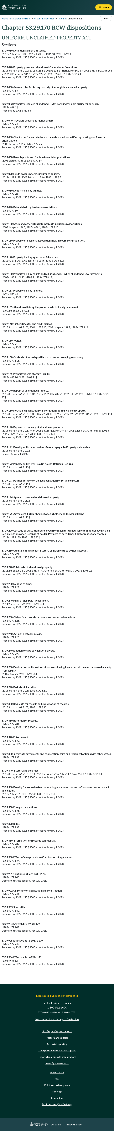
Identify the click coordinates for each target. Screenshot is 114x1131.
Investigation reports (57, 1063)
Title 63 (61, 18)
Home (5, 18)
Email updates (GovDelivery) (57, 1104)
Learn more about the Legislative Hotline (57, 1019)
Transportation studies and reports (57, 1050)
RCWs (36, 18)
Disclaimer (56, 1124)
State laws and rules (21, 18)
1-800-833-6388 (68, 1012)
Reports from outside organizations (57, 1056)
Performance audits (57, 1037)
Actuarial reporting (57, 1044)
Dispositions (49, 18)
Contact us (57, 1097)
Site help (57, 1091)
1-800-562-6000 (57, 1007)
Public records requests (57, 1085)
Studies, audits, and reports (57, 1031)
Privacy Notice (74, 1124)
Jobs (57, 1078)
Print (106, 18)
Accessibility (57, 1072)
